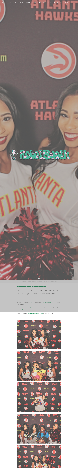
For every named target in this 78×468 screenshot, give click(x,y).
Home (12, 2)
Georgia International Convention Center (35, 345)
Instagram (49, 2)
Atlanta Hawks (30, 339)
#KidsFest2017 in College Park (47, 334)
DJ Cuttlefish (59, 2)
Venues (40, 2)
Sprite (23, 341)
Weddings (28, 2)
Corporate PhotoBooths (42, 318)
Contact (16, 2)
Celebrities (34, 2)
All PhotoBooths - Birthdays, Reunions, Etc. (29, 313)
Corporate (22, 2)
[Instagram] (40, 310)
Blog (44, 2)
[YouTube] (38, 310)
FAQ (54, 2)
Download (67, 2)
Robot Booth (31, 334)
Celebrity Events (34, 318)
